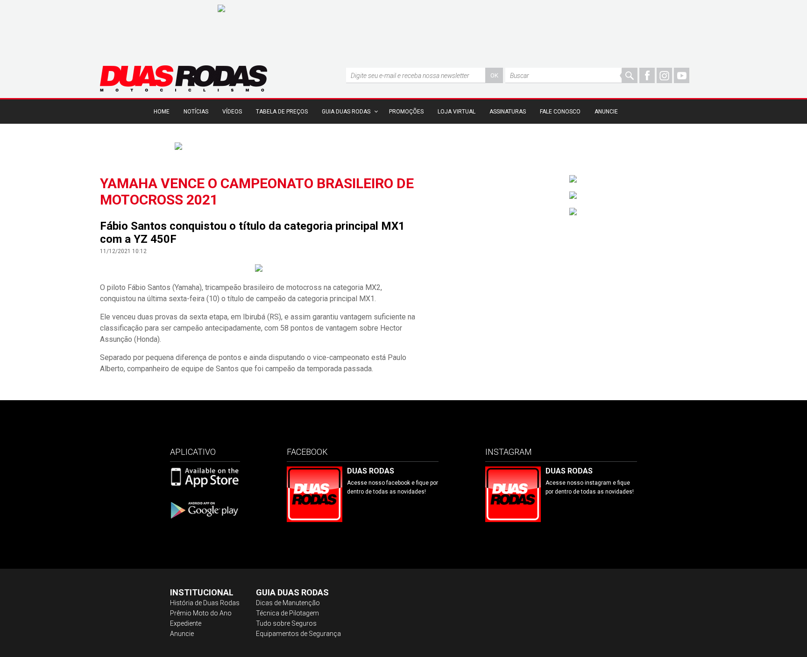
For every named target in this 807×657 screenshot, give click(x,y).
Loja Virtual (456, 111)
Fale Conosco (560, 111)
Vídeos (232, 111)
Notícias (196, 111)
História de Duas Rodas (205, 603)
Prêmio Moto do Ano (201, 613)
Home (162, 111)
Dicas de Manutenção (288, 603)
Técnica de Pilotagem (287, 613)
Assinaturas (507, 111)
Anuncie (606, 111)
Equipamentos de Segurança (298, 633)
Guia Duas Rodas (346, 111)
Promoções (406, 111)
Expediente (185, 623)
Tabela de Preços (282, 111)
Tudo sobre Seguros (286, 623)
